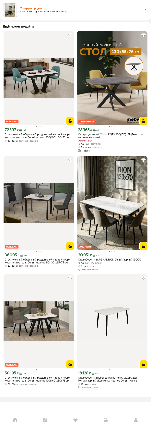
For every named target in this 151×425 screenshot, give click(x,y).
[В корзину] (70, 121)
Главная (15, 420)
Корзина (106, 420)
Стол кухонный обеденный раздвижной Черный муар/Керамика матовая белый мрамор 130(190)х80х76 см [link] (37, 136)
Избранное (75, 420)
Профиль (136, 420)
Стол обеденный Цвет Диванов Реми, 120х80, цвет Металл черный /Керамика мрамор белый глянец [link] (108, 379)
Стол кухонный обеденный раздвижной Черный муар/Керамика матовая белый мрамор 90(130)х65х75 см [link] (37, 261)
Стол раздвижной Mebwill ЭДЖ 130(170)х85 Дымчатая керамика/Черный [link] (110, 136)
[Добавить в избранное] (70, 35)
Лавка (45, 420)
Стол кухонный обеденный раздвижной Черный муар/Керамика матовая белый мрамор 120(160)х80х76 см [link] (37, 379)
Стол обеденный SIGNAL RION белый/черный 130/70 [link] (109, 259)
